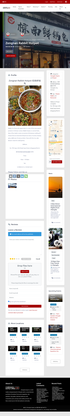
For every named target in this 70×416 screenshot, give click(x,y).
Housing (50, 6)
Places (11, 39)
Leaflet (50, 153)
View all (24, 370)
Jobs (56, 6)
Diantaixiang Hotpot (37, 347)
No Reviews (18, 46)
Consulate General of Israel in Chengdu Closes (58, 396)
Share (10, 51)
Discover (54, 252)
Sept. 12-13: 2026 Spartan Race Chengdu (42, 401)
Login (46, 2)
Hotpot (27, 34)
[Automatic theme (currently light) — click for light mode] (66, 2)
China (15, 39)
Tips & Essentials (21, 7)
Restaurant (53, 97)
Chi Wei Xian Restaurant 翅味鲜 (25, 327)
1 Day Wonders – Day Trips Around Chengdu (42, 394)
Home (14, 6)
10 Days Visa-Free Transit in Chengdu (55, 263)
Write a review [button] (11, 56)
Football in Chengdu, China (42, 390)
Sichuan (20, 39)
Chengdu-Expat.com (31, 407)
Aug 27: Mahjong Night (54, 298)
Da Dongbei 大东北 (36, 328)
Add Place (52, 2)
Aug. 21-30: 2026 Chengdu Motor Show (54, 328)
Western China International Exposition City (55, 349)
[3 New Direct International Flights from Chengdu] (55, 187)
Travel (53, 258)
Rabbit (52, 95)
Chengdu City (27, 39)
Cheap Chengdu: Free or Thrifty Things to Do (58, 393)
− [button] (50, 125)
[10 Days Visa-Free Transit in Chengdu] (55, 238)
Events (43, 6)
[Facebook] (4, 2)
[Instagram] (5, 2)
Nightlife (53, 295)
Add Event (59, 2)
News (28, 6)
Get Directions (57, 162)
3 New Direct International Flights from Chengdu (55, 206)
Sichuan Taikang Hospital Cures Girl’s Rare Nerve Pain (58, 399)
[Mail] (3, 2)
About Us (61, 7)
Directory (35, 6)
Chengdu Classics (15, 34)
